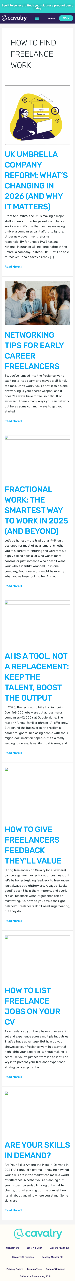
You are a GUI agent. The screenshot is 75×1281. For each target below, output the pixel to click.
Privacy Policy (14, 1269)
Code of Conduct (55, 1269)
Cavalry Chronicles (23, 1257)
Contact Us (12, 1247)
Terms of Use (34, 1269)
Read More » (13, 266)
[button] (37, 18)
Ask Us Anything (59, 1247)
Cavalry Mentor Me (52, 1257)
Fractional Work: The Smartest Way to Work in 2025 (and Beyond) (36, 510)
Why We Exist (34, 1247)
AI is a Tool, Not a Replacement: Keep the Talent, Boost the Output (37, 677)
